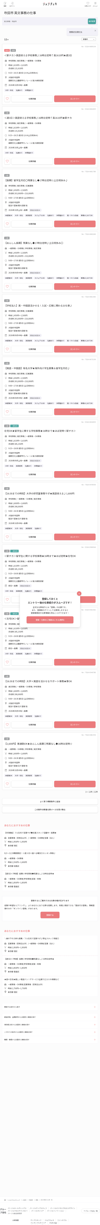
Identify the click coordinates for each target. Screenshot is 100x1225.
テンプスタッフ (35, 1220)
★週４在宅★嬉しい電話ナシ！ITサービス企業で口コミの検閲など (31, 985)
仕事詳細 (32, 98)
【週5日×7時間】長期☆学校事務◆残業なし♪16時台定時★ (29, 880)
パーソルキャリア (37, 1211)
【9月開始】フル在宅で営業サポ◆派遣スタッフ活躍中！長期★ (30, 839)
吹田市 (31, 1200)
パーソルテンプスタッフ (38, 1208)
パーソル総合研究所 (15, 1213)
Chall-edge (53, 1223)
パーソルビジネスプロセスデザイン (62, 1208)
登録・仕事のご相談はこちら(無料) (50, 619)
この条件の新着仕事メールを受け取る (50, 809)
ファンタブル (62, 1220)
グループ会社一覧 (91, 1211)
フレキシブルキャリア (38, 1223)
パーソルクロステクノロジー (18, 1211)
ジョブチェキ (49, 1220)
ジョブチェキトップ (14, 1200)
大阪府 (24, 1200)
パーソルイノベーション (55, 1211)
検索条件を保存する (75, 32)
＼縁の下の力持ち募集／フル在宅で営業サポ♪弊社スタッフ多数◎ (31, 945)
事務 (37, 1200)
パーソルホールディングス (17, 1208)
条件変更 (92, 21)
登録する (50, 915)
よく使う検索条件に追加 (50, 801)
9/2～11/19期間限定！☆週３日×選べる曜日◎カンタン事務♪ (30, 859)
